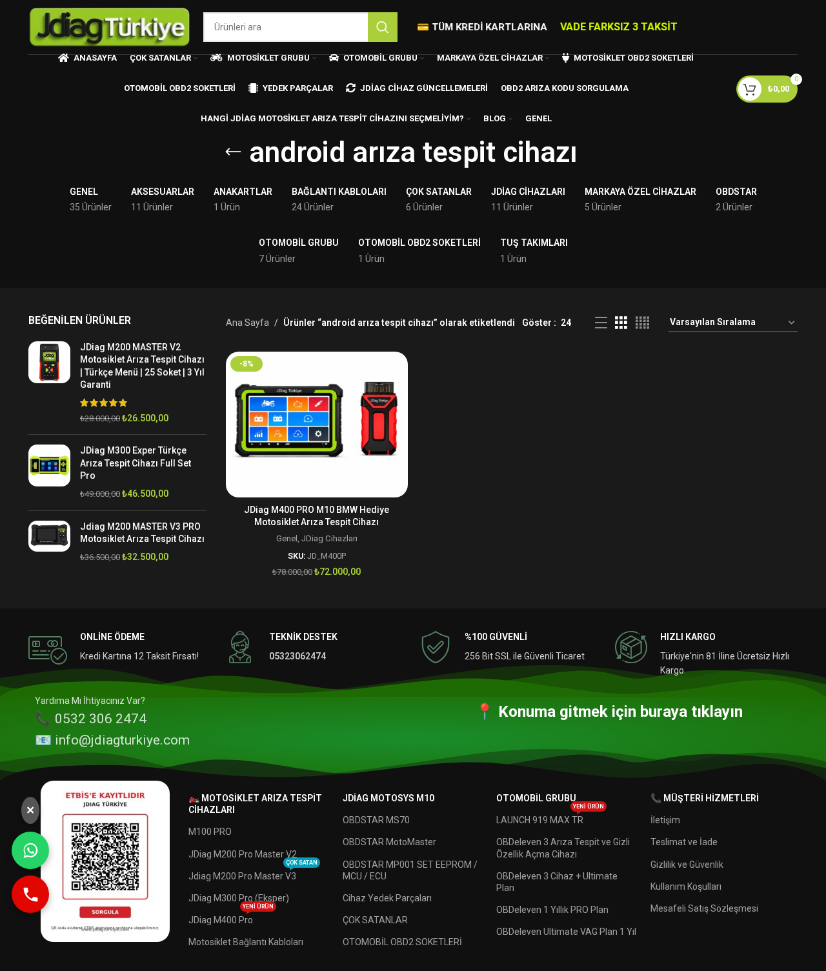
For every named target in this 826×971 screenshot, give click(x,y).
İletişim (665, 820)
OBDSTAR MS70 (376, 820)
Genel (286, 538)
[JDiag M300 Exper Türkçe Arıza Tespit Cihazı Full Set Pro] (49, 472)
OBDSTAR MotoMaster (389, 842)
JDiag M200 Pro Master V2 (242, 854)
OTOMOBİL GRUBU (536, 798)
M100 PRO (210, 831)
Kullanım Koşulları (685, 886)
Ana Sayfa (247, 322)
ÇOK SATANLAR (375, 920)
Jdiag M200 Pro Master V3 (252, 873)
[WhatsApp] (30, 850)
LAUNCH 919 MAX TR (550, 817)
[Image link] (105, 861)
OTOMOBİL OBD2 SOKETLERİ (402, 942)
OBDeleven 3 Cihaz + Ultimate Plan (557, 882)
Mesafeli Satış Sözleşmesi (704, 908)
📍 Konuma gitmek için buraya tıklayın (609, 712)
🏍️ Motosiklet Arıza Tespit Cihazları (255, 804)
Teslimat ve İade (684, 842)
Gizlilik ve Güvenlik (686, 864)
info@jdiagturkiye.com (122, 740)
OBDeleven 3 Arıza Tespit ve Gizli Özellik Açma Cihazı (563, 848)
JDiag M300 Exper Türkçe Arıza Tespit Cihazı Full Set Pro (135, 463)
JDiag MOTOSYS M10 (388, 798)
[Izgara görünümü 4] (642, 323)
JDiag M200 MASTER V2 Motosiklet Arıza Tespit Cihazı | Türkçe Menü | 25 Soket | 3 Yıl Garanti (142, 366)
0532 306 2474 (100, 718)
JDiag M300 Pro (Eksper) (238, 898)
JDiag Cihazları (329, 538)
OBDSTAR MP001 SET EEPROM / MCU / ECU (410, 870)
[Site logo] (109, 26)
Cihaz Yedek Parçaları (387, 898)
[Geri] (233, 152)
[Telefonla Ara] (30, 894)
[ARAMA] (383, 27)
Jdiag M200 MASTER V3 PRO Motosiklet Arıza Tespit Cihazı (142, 533)
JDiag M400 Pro (231, 917)
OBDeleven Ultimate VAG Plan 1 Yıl (566, 931)
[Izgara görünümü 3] (621, 323)
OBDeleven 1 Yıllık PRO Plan (552, 910)
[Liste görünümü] (601, 323)
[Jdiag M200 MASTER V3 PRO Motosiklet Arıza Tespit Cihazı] (49, 542)
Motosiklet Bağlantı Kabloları (245, 942)
